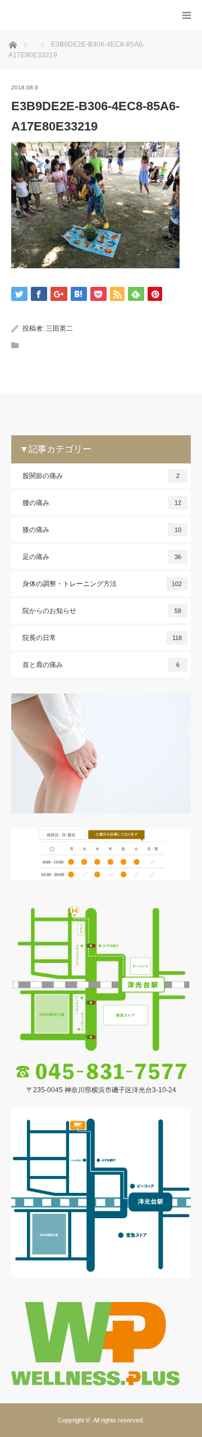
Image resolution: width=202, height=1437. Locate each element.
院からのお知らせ (101, 611)
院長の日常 (102, 638)
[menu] (186, 15)
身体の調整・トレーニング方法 (102, 584)
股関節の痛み (101, 476)
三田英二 (59, 328)
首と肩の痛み (101, 665)
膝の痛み (101, 530)
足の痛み (101, 557)
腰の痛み (101, 503)
